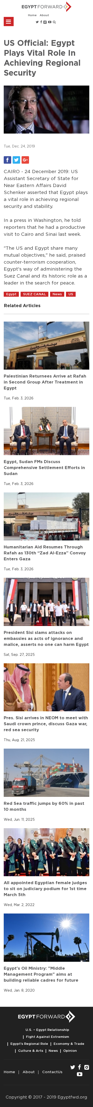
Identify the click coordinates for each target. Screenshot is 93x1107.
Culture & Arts (30, 1051)
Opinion (70, 1051)
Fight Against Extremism (47, 1037)
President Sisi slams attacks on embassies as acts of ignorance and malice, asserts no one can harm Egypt (46, 638)
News (53, 1051)
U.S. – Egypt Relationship (47, 1030)
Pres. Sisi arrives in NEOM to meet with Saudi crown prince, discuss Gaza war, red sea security (46, 724)
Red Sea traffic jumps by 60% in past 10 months (44, 806)
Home (32, 15)
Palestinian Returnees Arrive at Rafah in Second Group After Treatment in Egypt (45, 382)
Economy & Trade (69, 1044)
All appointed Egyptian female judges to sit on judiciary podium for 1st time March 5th (45, 889)
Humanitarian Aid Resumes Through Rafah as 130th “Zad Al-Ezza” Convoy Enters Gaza (45, 553)
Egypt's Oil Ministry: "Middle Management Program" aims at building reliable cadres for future (41, 974)
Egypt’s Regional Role (29, 1044)
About (44, 15)
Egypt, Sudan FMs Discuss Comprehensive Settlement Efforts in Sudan (44, 468)
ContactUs (52, 1072)
